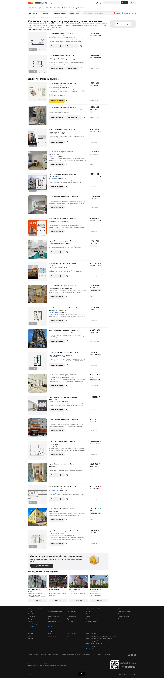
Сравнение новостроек (92, 621)
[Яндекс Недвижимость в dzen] (132, 655)
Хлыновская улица (53, 614)
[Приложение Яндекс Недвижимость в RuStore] (134, 666)
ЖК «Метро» (52, 156)
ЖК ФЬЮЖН (52, 356)
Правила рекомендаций (88, 654)
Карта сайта (107, 654)
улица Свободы (53, 266)
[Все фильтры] (30, 13)
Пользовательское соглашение (71, 654)
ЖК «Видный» (52, 446)
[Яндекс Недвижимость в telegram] (135, 655)
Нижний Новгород (33, 624)
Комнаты (30, 638)
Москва (30, 611)
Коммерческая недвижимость (36, 641)
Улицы (88, 616)
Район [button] (118, 13)
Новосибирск (32, 616)
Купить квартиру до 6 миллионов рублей (97, 646)
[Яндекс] (133, 674)
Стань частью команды (54, 654)
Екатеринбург (32, 619)
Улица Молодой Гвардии (54, 616)
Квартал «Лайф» (53, 312)
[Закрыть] (135, 13)
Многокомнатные (72, 614)
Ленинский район (123, 614)
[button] (100, 2)
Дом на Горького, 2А (54, 401)
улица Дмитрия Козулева (56, 132)
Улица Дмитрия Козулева (55, 621)
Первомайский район (124, 611)
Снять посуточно (71, 633)
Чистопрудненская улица (56, 36)
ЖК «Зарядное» (53, 178)
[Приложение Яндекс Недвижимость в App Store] (126, 666)
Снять (68, 636)
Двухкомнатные (71, 616)
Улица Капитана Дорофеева (55, 624)
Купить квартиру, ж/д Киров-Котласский (97, 641)
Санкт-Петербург (33, 614)
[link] (133, 2)
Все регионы (89, 611)
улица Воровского (54, 199)
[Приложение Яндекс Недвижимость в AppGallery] (131, 666)
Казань (30, 621)
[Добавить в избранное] (81, 46)
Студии (69, 619)
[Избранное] (96, 2)
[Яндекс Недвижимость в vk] (129, 655)
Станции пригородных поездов (95, 619)
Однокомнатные (71, 611)
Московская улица (54, 154)
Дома (29, 636)
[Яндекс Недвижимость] (37, 3)
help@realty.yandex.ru (62, 665)
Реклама (43, 654)
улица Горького (53, 399)
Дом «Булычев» (53, 267)
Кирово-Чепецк (52, 636)
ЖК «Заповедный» (54, 490)
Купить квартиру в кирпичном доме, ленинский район (101, 636)
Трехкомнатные (71, 621)
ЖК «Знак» (52, 133)
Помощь (99, 654)
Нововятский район (123, 616)
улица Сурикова (53, 422)
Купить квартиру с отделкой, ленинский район (99, 638)
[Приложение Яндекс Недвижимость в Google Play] (129, 666)
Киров (50, 85)
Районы (88, 614)
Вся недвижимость (33, 654)
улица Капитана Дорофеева (56, 310)
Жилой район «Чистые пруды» (57, 37)
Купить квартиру (91, 633)
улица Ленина (52, 466)
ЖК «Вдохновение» (54, 87)
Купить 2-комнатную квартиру (94, 643)
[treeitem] (33, 8)
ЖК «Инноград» (53, 223)
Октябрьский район (123, 619)
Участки (30, 633)
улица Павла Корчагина (73, 109)
